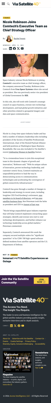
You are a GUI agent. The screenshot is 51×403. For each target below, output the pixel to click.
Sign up (38, 368)
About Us (6, 338)
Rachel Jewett (19, 38)
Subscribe (6, 384)
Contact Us (39, 338)
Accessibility (40, 344)
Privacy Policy (30, 341)
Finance (6, 18)
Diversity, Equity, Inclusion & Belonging (18, 344)
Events (5, 341)
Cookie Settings (17, 341)
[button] (3, 4)
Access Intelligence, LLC (20, 396)
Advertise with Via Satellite (22, 338)
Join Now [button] (40, 280)
